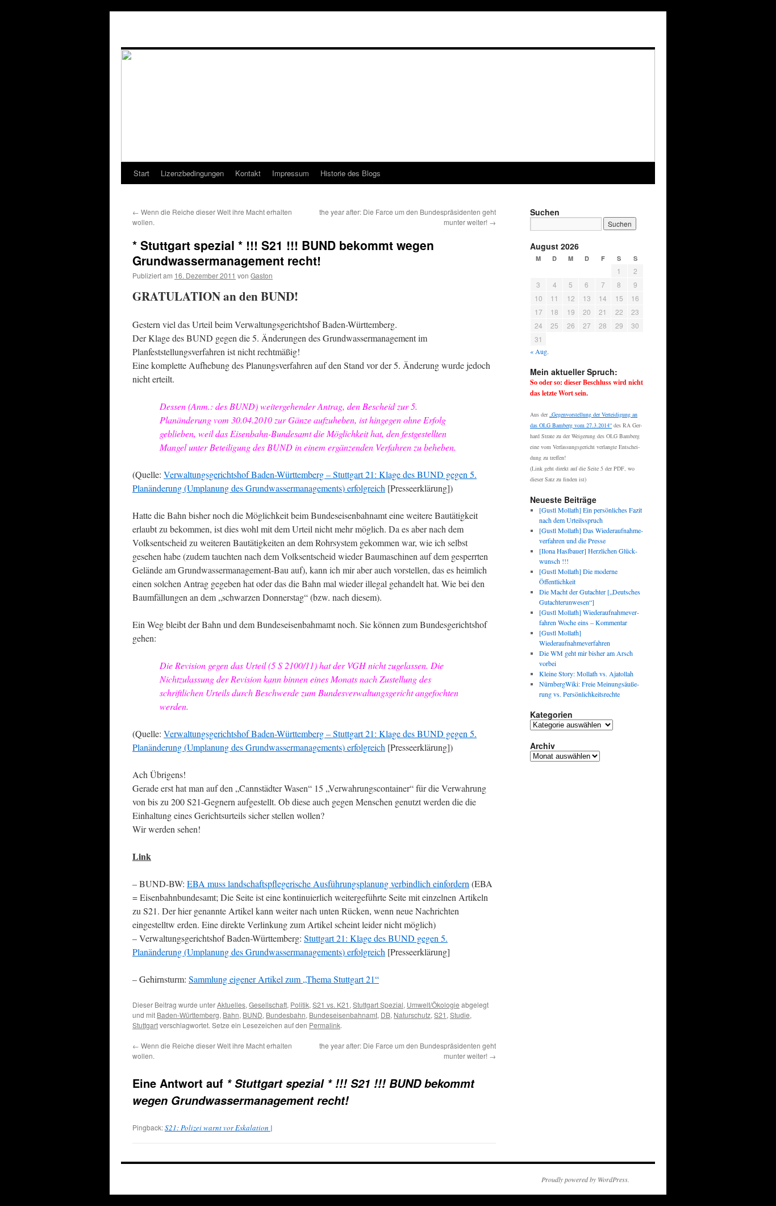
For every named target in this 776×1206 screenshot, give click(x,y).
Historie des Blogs (350, 173)
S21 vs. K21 (330, 1004)
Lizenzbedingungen (192, 173)
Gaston (262, 275)
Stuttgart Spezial (378, 1004)
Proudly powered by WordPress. (585, 1179)
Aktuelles (231, 1004)
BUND (252, 1015)
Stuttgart (145, 1025)
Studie (460, 1015)
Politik (299, 1004)
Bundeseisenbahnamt (343, 1015)
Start (141, 173)
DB (385, 1015)
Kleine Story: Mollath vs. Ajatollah (586, 673)
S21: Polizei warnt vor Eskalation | (219, 1127)
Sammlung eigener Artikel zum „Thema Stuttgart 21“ (284, 979)
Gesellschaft (268, 1004)
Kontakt (248, 173)
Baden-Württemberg (188, 1015)
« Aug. (539, 351)
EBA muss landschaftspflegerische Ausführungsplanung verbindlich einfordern (328, 883)
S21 (440, 1015)
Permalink (324, 1025)
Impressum (290, 173)
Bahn (231, 1015)
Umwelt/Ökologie (433, 1004)
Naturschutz (412, 1015)
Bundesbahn (286, 1015)
